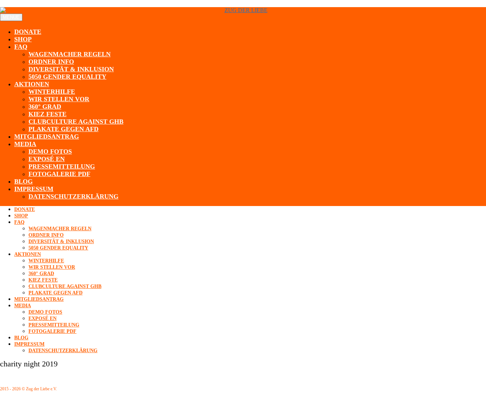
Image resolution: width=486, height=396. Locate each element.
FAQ (20, 46)
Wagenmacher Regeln (69, 54)
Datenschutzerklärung (73, 196)
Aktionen (31, 84)
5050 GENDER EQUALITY (67, 76)
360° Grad (44, 106)
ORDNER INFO (51, 61)
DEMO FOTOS (50, 151)
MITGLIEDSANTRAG (46, 136)
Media (25, 144)
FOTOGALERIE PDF (59, 174)
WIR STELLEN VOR (58, 99)
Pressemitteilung (61, 166)
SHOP (23, 39)
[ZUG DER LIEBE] (243, 10)
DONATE (27, 31)
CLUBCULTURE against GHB (75, 121)
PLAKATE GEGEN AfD (63, 129)
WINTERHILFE (51, 91)
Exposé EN (46, 159)
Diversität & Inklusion (71, 69)
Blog (23, 181)
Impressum (33, 188)
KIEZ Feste (47, 114)
